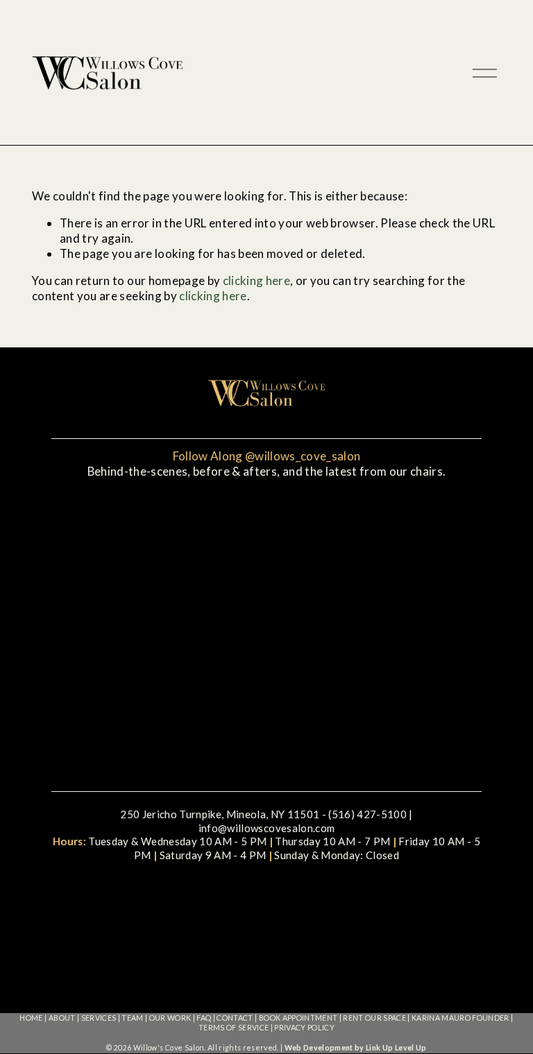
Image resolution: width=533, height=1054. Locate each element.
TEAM (132, 1018)
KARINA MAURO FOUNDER (460, 1018)
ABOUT (62, 1018)
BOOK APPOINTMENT (298, 1018)
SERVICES (99, 1018)
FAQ (203, 1018)
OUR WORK (170, 1018)
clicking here (256, 280)
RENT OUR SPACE (374, 1018)
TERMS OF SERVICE (233, 1027)
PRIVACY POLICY (304, 1027)
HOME (30, 1018)
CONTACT (235, 1018)
